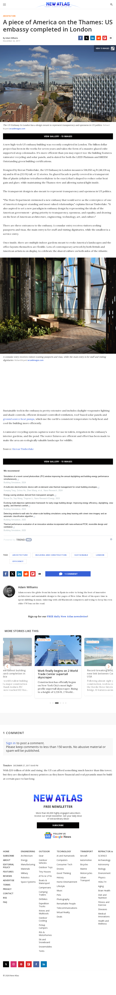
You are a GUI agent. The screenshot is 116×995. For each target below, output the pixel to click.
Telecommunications (67, 907)
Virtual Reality (63, 912)
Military (24, 873)
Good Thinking (64, 873)
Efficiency (18, 561)
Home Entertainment (67, 881)
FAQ (5, 902)
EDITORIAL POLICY (8, 866)
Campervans (45, 887)
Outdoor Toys (46, 867)
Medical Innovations (104, 915)
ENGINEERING (28, 851)
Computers (62, 860)
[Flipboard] (104, 38)
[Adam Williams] (9, 591)
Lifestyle (61, 886)
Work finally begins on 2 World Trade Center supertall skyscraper (58, 674)
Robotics (25, 877)
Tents (41, 951)
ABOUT (6, 860)
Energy (24, 860)
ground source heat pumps (18, 418)
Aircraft (83, 855)
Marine (83, 868)
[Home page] (58, 5)
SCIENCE (102, 855)
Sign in (11, 743)
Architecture (9, 16)
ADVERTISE (8, 880)
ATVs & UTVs (45, 876)
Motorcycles (86, 873)
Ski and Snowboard (44, 941)
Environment (104, 873)
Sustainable (81, 555)
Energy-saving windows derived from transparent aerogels (29, 495)
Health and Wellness (103, 922)
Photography (63, 899)
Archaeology (104, 860)
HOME (6, 851)
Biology (102, 868)
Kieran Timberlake (23, 448)
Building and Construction (51, 555)
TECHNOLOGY (64, 851)
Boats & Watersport (44, 882)
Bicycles (84, 864)
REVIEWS (7, 876)
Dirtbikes (43, 899)
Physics (101, 877)
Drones (60, 868)
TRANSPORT (86, 851)
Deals (59, 916)
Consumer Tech (64, 864)
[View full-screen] (112, 48)
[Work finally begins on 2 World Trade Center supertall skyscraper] (58, 650)
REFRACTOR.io (105, 851)
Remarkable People (66, 903)
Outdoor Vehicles (43, 861)
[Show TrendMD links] (111, 539)
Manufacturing (28, 864)
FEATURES (8, 871)
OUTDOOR (44, 851)
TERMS (6, 884)
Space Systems (28, 881)
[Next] (108, 666)
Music (59, 890)
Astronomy (103, 864)
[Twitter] (86, 38)
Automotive (86, 860)
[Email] (110, 38)
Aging (101, 886)
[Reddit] (98, 38)
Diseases (102, 909)
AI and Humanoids (66, 855)
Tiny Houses (45, 871)
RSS (5, 897)
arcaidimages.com (17, 128)
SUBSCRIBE (8, 855)
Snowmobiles (45, 946)
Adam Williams (28, 587)
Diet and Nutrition (102, 896)
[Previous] (8, 666)
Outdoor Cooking (43, 919)
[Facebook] (80, 38)
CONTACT (8, 893)
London (100, 555)
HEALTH (102, 881)
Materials (25, 868)
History (60, 877)
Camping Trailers (43, 893)
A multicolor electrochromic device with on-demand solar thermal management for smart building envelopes (50, 487)
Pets (59, 894)
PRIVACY (7, 889)
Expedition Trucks (44, 905)
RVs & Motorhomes (45, 933)
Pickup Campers (43, 926)
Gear (41, 855)
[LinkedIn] (92, 38)
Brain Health (104, 890)
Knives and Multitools (44, 912)
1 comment (71, 573)
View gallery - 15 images (58, 136)
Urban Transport (85, 879)
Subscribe (58, 825)
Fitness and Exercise (103, 903)
